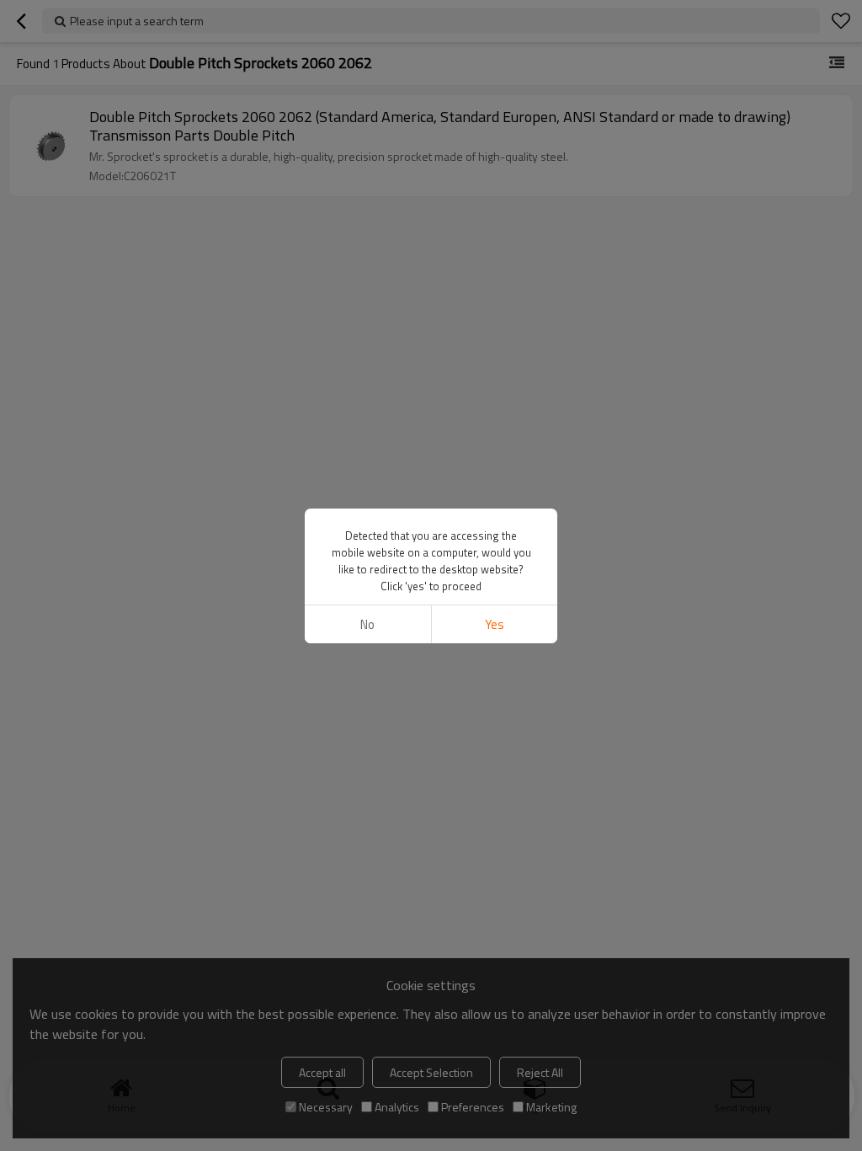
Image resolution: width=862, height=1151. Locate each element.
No (367, 624)
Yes (494, 624)
